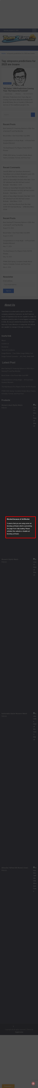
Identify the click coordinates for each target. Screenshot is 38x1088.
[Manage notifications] (33, 1083)
